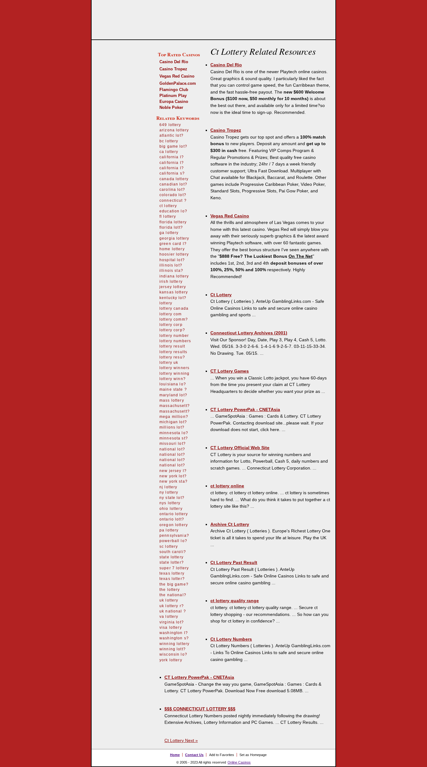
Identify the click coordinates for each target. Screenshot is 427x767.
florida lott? (171, 227)
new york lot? (173, 476)
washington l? (173, 633)
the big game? (173, 584)
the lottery (169, 590)
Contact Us (194, 755)
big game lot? (173, 146)
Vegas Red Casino (176, 76)
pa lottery (169, 530)
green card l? (173, 244)
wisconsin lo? (173, 654)
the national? (172, 595)
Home (175, 755)
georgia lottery (174, 238)
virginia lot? (171, 622)
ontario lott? (171, 519)
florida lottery (173, 222)
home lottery (172, 249)
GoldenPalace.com (177, 83)
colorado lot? (172, 195)
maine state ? (173, 389)
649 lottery (170, 125)
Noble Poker (171, 107)
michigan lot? (173, 422)
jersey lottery (172, 287)
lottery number (174, 336)
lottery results (173, 352)
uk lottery (168, 600)
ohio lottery (171, 508)
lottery (165, 303)
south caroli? (172, 552)
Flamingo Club (173, 89)
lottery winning (174, 373)
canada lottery (173, 179)
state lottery (171, 557)
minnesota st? (173, 438)
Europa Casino (173, 101)
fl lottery (167, 216)
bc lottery (168, 141)
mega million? (173, 417)
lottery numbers (175, 341)
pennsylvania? (174, 535)
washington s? (174, 638)
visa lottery (170, 627)
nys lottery (170, 503)
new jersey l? (173, 471)
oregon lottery (173, 525)
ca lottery (168, 152)
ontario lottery (173, 514)
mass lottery (171, 400)
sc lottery (168, 546)
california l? (171, 157)
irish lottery (171, 281)
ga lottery (169, 233)
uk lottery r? (171, 606)
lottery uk (168, 362)
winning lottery (174, 644)
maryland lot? (173, 395)
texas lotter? (172, 579)
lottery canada (173, 308)
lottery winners (174, 368)
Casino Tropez (173, 69)
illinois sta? (171, 270)
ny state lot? (171, 498)
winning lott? (172, 649)
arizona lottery (174, 130)
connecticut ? (173, 200)
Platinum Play (173, 95)
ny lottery (168, 492)
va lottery (168, 616)
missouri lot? (172, 443)
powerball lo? (173, 541)
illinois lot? (170, 265)
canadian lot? (173, 184)
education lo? (173, 211)
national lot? (172, 449)
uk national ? (172, 611)
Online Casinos (239, 762)
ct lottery (168, 206)
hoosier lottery (174, 254)
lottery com (170, 314)
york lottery (170, 660)
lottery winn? (172, 379)
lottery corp (171, 325)
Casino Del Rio (173, 61)
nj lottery (168, 487)
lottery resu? (172, 357)
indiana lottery (174, 276)
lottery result (172, 346)
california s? (172, 173)
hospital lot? (172, 260)
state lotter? (171, 562)
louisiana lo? (172, 384)
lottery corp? (172, 330)
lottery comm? (173, 319)
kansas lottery (173, 292)
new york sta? (173, 481)
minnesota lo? (173, 433)
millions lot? (171, 427)
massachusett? (174, 406)
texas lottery (171, 573)
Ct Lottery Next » (181, 740)
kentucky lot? (172, 298)
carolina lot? (172, 189)
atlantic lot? (171, 135)
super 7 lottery (174, 568)
